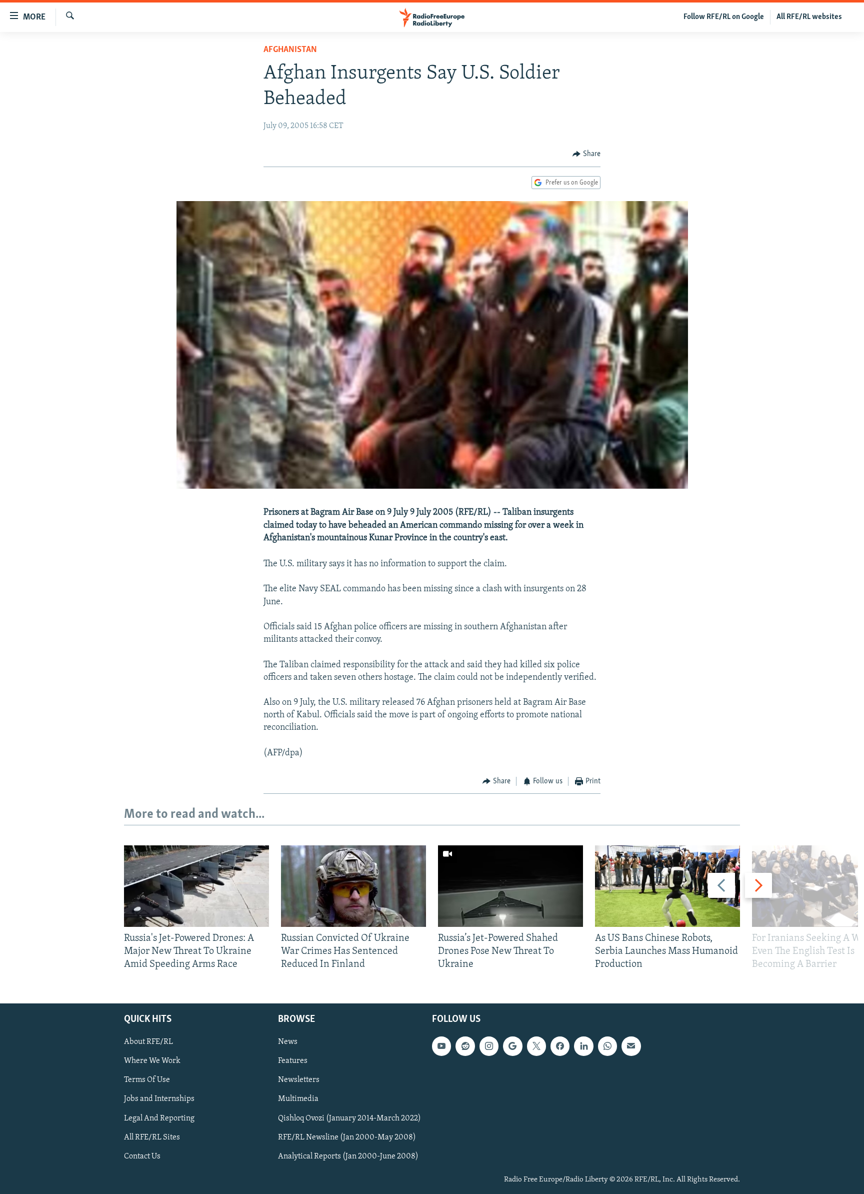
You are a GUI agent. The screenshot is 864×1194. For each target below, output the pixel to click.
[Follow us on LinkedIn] (583, 1046)
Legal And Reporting (159, 1118)
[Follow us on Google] (512, 1046)
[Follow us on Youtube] (441, 1046)
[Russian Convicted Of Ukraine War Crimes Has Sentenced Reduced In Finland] (353, 886)
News (288, 1042)
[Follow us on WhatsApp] (607, 1046)
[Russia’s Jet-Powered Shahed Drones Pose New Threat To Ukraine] (510, 886)
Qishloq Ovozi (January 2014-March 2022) (349, 1118)
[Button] (586, 154)
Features (293, 1061)
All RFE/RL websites (809, 17)
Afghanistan (290, 50)
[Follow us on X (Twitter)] (536, 1046)
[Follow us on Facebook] (560, 1046)
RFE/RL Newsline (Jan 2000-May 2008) (347, 1137)
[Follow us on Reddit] (465, 1046)
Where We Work (152, 1061)
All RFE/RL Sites (152, 1137)
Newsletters (299, 1080)
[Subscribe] (631, 1046)
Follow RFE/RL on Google (724, 17)
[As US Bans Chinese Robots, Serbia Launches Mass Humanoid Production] (667, 886)
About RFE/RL (148, 1042)
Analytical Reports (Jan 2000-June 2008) (348, 1156)
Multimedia (298, 1099)
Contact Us (142, 1156)
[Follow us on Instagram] (489, 1046)
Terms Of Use (147, 1080)
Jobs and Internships (159, 1099)
